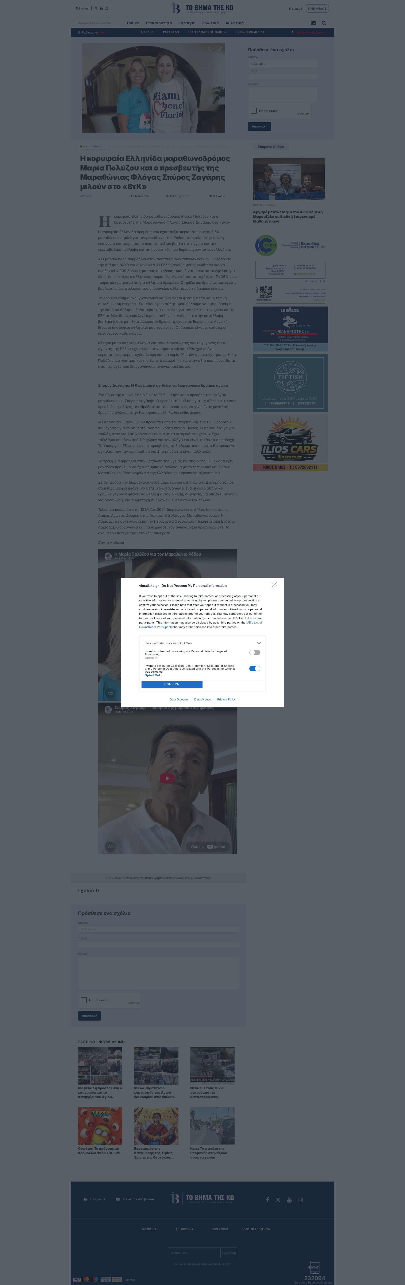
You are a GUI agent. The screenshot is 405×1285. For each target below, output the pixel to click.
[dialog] (202, 642)
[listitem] (202, 643)
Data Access (202, 699)
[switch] (254, 652)
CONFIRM (172, 684)
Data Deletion (179, 699)
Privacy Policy (226, 699)
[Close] (275, 586)
